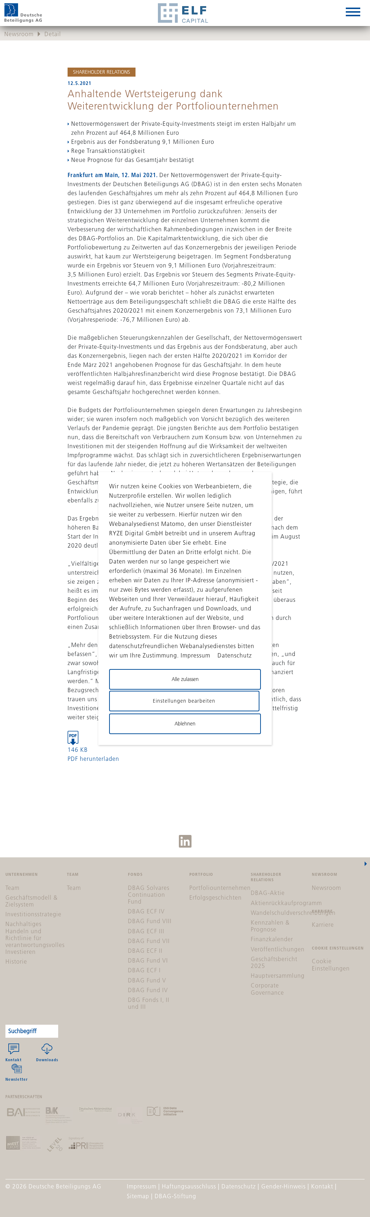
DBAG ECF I (144, 970)
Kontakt (13, 1059)
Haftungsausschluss (189, 1186)
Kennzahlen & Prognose (270, 926)
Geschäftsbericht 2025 (274, 962)
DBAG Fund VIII (150, 921)
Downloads (47, 1059)
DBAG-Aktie (268, 892)
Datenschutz (238, 1186)
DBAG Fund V (147, 980)
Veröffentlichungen (278, 949)
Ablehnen (185, 723)
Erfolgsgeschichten (215, 897)
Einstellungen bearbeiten (184, 701)
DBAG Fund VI (148, 960)
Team (12, 887)
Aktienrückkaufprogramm (286, 903)
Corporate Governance (267, 989)
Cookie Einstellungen (331, 964)
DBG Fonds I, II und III (148, 1003)
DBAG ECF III (146, 931)
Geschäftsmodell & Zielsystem (31, 901)
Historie (16, 961)
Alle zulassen (185, 679)
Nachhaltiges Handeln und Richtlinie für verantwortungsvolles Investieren (35, 937)
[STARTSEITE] (23, 13)
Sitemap (138, 1196)
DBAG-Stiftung (175, 1196)
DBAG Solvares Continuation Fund (148, 894)
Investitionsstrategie (33, 914)
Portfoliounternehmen (220, 887)
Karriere (323, 924)
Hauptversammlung (278, 975)
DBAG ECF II (145, 950)
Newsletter (16, 1079)
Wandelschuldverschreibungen (293, 912)
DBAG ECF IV (146, 911)
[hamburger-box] (353, 13)
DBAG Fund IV (148, 990)
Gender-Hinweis (283, 1186)
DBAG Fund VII (149, 940)
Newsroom (19, 34)
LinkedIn (185, 841)
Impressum (141, 1186)
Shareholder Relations (101, 72)
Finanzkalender (272, 939)
